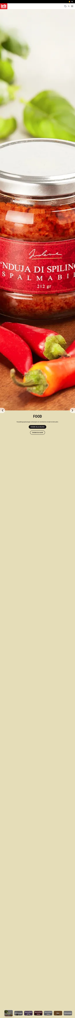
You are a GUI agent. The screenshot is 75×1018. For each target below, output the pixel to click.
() (70, 1)
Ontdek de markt (37, 432)
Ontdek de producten (37, 427)
